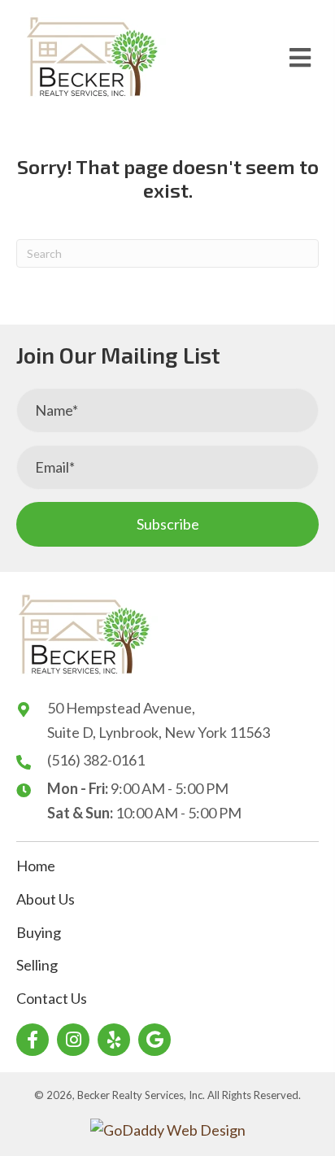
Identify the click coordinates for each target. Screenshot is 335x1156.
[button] (167, 524)
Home (35, 866)
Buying (38, 932)
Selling (37, 965)
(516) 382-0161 (96, 760)
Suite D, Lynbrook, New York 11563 (158, 732)
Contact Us (51, 998)
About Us (45, 899)
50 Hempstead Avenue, (121, 708)
